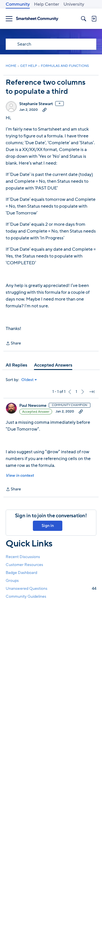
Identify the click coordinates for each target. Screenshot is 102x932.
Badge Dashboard (21, 572)
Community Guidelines (26, 596)
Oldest (27, 380)
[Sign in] (94, 18)
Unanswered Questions (51, 588)
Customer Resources (24, 564)
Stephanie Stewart (36, 104)
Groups (12, 580)
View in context (20, 475)
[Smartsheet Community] (37, 19)
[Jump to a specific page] (91, 391)
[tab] (16, 365)
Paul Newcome (32, 405)
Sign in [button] (48, 525)
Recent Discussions (23, 556)
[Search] (83, 18)
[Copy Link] (44, 109)
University (73, 4)
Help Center (46, 4)
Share (13, 344)
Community (18, 4)
